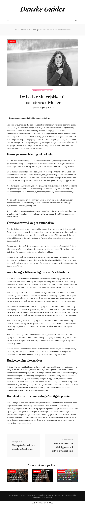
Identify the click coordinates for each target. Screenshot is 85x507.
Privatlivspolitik (47, 497)
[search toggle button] (76, 20)
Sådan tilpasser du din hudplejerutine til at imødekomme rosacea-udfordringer (40, 476)
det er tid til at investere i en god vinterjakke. (57, 125)
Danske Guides (42, 8)
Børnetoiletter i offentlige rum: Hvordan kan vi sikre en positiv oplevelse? (66, 477)
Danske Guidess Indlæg (42, 91)
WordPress (37, 497)
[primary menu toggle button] (8, 20)
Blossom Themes (60, 495)
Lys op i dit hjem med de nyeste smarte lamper (16, 478)
